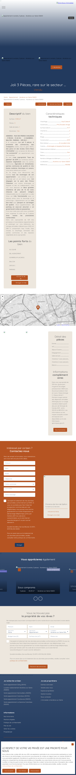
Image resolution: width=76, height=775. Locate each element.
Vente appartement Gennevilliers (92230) (17, 693)
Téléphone (8, 479)
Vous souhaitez (8, 488)
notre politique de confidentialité (12, 766)
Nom (6, 468)
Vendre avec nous (47, 688)
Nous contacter (46, 697)
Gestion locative (46, 694)
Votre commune (10, 484)
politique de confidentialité (26, 538)
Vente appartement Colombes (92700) (17, 696)
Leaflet (58, 325)
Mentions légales (9, 719)
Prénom (7, 463)
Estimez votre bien (47, 685)
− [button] (2, 299)
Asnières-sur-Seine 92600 (28, 97)
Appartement (13, 97)
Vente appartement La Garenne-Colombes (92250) (18, 703)
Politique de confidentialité (12, 722)
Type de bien (32, 630)
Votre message (10, 495)
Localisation (53, 630)
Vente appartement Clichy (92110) (15, 685)
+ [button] (2, 296)
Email (7, 473)
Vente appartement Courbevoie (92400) (17, 699)
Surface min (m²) (34, 636)
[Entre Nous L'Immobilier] (65, 7)
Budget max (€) (13, 636)
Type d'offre (11, 630)
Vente (6, 97)
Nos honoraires (9, 716)
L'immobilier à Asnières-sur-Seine (52, 700)
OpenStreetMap (65, 325)
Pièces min (54, 636)
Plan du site (7, 726)
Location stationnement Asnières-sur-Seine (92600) (18, 689)
